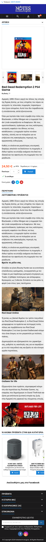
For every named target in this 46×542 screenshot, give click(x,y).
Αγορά (28, 171)
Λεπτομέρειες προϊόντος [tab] (15, 195)
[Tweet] (17, 182)
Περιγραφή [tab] (7, 191)
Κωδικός (5, 94)
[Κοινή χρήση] (13, 182)
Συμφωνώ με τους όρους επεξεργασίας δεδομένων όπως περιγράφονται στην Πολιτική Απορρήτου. (23, 528)
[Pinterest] (21, 182)
